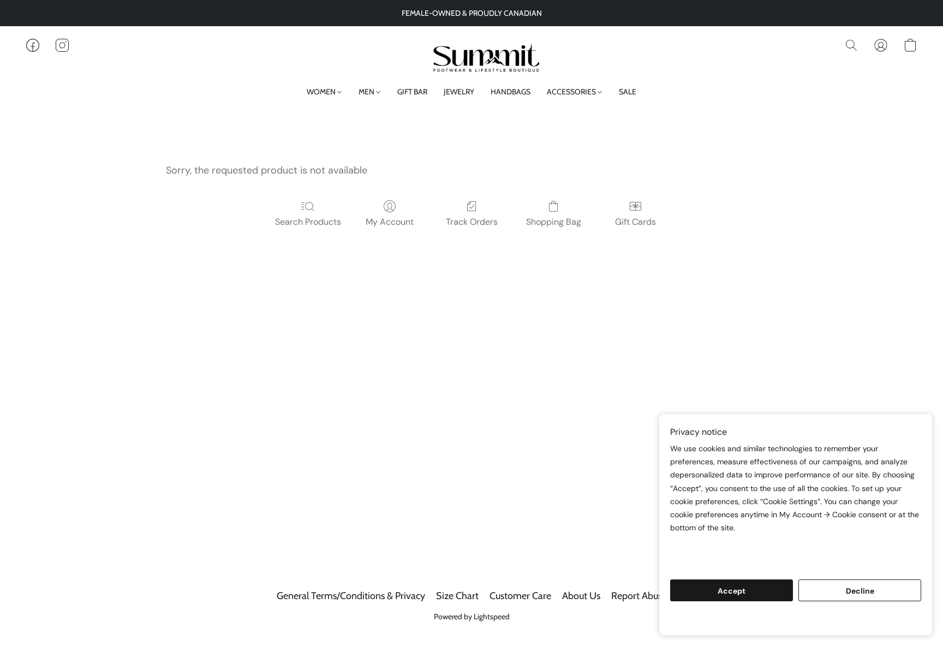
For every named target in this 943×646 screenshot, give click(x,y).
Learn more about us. (712, 561)
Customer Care (520, 596)
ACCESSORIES (572, 92)
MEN (367, 92)
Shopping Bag (553, 222)
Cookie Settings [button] (796, 618)
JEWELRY (459, 92)
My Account (390, 222)
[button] (471, 56)
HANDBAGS (510, 92)
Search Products (308, 222)
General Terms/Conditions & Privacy (351, 596)
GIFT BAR (412, 92)
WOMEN (322, 92)
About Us (581, 596)
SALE (627, 92)
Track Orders (472, 222)
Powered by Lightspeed (472, 616)
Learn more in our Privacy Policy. (734, 548)
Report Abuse (639, 596)
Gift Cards (635, 222)
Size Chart (457, 596)
